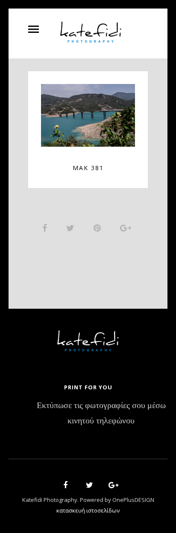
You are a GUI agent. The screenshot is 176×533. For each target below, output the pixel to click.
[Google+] (111, 486)
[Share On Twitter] (71, 228)
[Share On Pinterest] (99, 228)
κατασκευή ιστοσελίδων (88, 510)
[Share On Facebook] (46, 228)
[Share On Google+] (127, 228)
